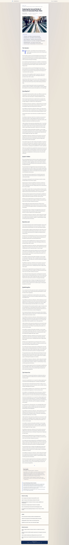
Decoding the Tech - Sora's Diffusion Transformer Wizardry (32, 37)
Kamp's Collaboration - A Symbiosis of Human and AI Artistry (33, 39)
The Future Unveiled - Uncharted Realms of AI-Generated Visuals (33, 43)
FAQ (41, 542)
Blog (25, 5)
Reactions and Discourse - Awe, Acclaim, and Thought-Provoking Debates (34, 40)
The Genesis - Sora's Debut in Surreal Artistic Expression (32, 36)
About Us (28, 542)
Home (23, 5)
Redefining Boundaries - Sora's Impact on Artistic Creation (32, 42)
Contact (31, 542)
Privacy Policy (34, 542)
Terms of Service (38, 542)
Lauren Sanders (25, 469)
